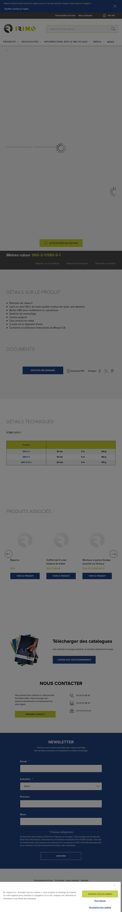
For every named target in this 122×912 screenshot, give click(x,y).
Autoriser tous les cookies (100, 893)
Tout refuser (100, 900)
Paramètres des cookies (100, 907)
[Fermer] (114, 885)
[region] (60, 896)
